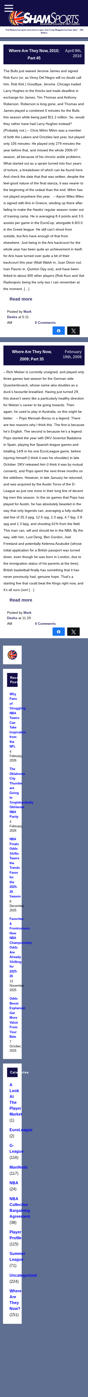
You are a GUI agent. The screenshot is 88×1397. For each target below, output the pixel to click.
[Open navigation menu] (9, 8)
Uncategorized (12, 1275)
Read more (21, 299)
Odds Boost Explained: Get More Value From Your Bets (12, 1018)
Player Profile (12, 1235)
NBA (12, 1183)
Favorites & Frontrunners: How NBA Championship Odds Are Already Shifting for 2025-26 (12, 947)
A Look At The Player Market (12, 1099)
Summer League (12, 1257)
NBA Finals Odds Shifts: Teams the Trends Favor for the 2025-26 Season (12, 867)
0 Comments (45, 322)
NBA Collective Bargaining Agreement (12, 1207)
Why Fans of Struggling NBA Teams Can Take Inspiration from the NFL (12, 720)
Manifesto (12, 1167)
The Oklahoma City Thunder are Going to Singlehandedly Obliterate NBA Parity (12, 792)
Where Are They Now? (12, 1300)
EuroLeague (12, 1130)
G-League (12, 1148)
